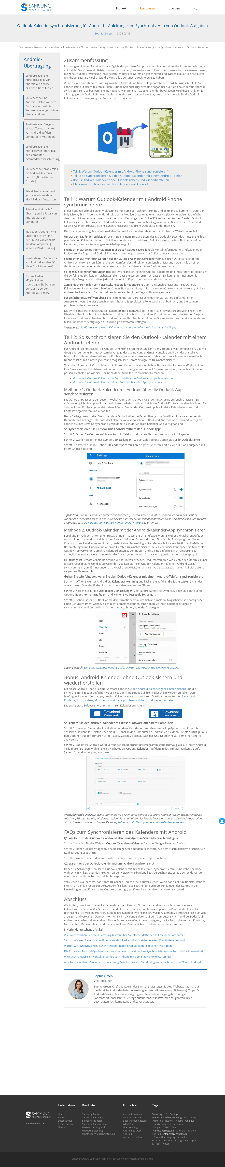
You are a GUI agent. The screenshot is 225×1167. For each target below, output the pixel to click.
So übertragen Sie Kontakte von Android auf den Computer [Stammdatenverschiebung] (42, 153)
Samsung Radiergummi (95, 1124)
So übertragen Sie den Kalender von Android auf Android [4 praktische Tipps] (128, 327)
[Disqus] (136, 1052)
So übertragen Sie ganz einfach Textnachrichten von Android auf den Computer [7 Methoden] (41, 131)
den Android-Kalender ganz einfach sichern (159, 689)
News (166, 1143)
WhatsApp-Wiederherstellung (98, 1133)
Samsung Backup (91, 1114)
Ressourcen (147, 8)
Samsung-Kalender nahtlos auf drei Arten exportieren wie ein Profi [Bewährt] (131, 667)
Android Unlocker (132, 1114)
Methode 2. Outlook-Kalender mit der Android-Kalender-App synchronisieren (120, 382)
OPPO (166, 1127)
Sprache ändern (33, 1123)
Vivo (173, 1127)
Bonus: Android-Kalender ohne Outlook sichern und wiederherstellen (121, 180)
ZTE (188, 1124)
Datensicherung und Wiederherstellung (93, 1129)
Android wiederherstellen (132, 1135)
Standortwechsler (132, 1117)
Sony (193, 1117)
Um (60, 1114)
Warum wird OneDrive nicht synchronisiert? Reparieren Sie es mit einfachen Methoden (118, 946)
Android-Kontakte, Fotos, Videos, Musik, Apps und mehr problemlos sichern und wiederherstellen (130, 698)
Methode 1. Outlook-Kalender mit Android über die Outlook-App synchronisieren (123, 378)
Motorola (158, 1120)
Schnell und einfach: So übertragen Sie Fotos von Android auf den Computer (41, 216)
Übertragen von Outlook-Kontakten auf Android (113, 522)
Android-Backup (132, 1130)
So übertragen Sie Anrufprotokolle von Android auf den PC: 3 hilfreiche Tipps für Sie (39, 82)
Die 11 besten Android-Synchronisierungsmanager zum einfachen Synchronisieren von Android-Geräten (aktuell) (134, 951)
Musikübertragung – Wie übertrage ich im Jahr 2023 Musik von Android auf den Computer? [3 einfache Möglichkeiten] (41, 240)
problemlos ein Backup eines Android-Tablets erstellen (150, 822)
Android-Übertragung (64, 47)
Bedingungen (65, 1124)
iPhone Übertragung (164, 1137)
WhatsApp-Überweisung (130, 1125)
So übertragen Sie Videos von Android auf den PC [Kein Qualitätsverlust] (41, 262)
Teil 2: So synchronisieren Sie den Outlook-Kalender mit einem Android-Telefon (128, 176)
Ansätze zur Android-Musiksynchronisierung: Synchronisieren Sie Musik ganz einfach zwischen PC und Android (132, 962)
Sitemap (62, 1127)
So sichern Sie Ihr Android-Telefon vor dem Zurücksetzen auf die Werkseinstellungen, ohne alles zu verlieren (42, 106)
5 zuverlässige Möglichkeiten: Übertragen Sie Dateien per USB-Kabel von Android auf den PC (40, 284)
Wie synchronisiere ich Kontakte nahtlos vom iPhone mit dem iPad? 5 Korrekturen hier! (118, 956)
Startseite (25, 47)
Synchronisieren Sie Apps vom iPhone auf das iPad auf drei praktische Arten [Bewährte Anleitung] (124, 940)
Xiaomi (179, 1120)
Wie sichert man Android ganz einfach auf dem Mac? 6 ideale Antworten (41, 195)
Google (156, 1127)
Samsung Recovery (92, 1117)
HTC (186, 1117)
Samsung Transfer (92, 1120)
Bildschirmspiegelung (135, 1120)
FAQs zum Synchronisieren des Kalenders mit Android (110, 184)
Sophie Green (103, 33)
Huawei (169, 1120)
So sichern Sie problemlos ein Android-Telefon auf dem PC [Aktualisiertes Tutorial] (42, 175)
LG (166, 1114)
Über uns (174, 8)
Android (180, 1130)
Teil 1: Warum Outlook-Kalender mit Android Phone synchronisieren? (121, 171)
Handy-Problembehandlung (168, 1124)
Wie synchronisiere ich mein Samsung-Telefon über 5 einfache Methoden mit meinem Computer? (124, 935)
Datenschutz (65, 1120)
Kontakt (62, 1117)
